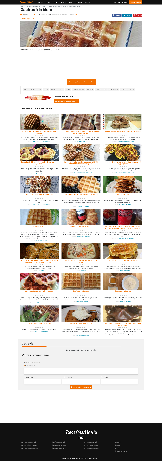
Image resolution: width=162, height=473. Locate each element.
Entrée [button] (48, 2)
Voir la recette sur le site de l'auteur (81, 82)
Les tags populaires (59, 448)
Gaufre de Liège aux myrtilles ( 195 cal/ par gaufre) (123, 132)
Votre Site (104, 377)
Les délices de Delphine (83, 142)
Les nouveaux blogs (91, 445)
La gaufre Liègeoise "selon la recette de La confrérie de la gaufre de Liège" (81, 132)
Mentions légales (121, 451)
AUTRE (23, 19)
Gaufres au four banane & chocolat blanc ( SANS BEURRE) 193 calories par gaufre (81, 163)
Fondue (131, 90)
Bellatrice (41, 271)
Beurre (33, 90)
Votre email (68, 377)
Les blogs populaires (91, 448)
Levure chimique (78, 90)
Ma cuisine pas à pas (83, 301)
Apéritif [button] (40, 2)
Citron (61, 90)
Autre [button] (71, 2)
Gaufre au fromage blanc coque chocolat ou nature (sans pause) (123, 324)
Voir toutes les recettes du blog (66, 101)
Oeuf (25, 90)
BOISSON (30, 19)
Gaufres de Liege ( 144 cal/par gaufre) (39, 195)
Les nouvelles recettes (29, 445)
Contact (118, 442)
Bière (68, 90)
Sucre (46, 90)
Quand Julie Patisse (41, 174)
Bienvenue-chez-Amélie (41, 332)
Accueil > (23, 6)
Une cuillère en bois (83, 206)
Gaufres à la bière (123, 195)
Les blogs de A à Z (90, 442)
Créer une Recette (136, 2)
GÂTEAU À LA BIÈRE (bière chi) (81, 227)
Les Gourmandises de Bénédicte (125, 238)
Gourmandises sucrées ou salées (41, 142)
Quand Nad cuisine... (125, 271)
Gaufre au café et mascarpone (81, 324)
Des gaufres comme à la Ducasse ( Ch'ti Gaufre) (81, 195)
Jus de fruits (113, 90)
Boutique (79, 2)
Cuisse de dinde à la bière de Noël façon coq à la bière (81, 262)
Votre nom (29, 377)
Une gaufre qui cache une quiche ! (39, 324)
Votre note (27, 363)
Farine (53, 90)
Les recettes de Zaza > (33, 6)
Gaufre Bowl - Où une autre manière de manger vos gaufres (39, 163)
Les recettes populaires (29, 448)
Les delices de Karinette (41, 303)
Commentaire (30, 366)
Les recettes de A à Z (28, 442)
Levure (123, 90)
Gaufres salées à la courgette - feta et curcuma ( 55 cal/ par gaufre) (123, 163)
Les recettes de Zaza (41, 240)
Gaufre (98, 90)
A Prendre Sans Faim (125, 204)
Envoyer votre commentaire (81, 387)
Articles (87, 2)
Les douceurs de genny (83, 237)
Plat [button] (55, 2)
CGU (117, 448)
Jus (105, 90)
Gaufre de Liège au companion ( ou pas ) (39, 291)
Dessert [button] (63, 2)
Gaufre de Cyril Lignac (81, 291)
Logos (117, 445)
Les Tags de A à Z (58, 442)
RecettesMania (26, 2)
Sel (40, 90)
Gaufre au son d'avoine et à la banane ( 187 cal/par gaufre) (39, 132)
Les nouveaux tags (59, 445)
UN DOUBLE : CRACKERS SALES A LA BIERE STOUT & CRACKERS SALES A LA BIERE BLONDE (39, 262)
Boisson (90, 90)
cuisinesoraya (125, 337)
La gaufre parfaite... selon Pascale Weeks (123, 261)
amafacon (83, 271)
